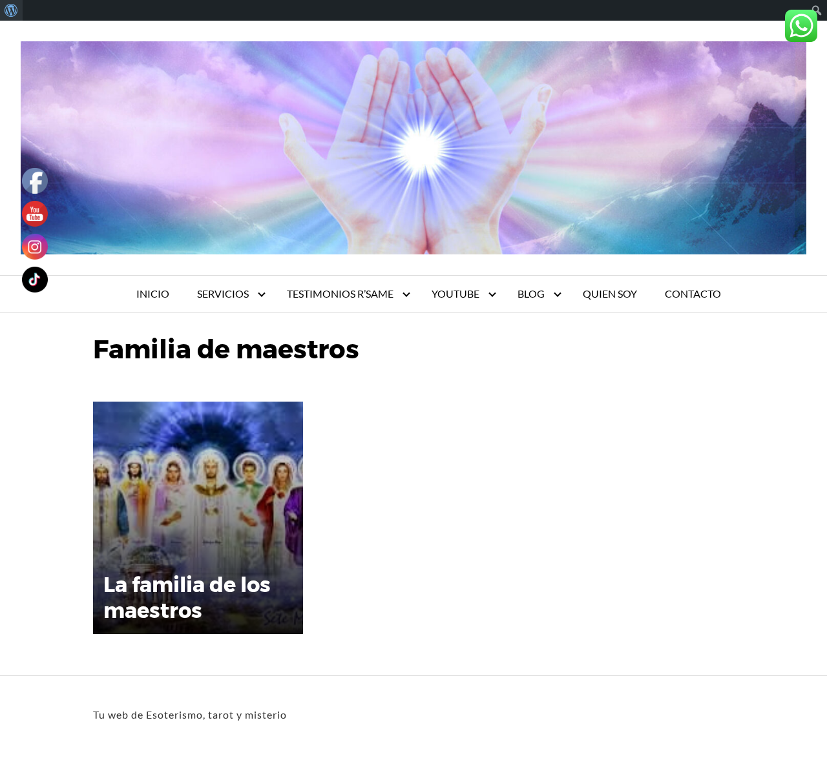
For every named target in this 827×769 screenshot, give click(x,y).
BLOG (531, 293)
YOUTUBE (455, 293)
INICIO (152, 293)
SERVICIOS (223, 293)
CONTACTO (693, 293)
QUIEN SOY (610, 293)
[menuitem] (11, 10)
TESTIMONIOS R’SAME (340, 293)
